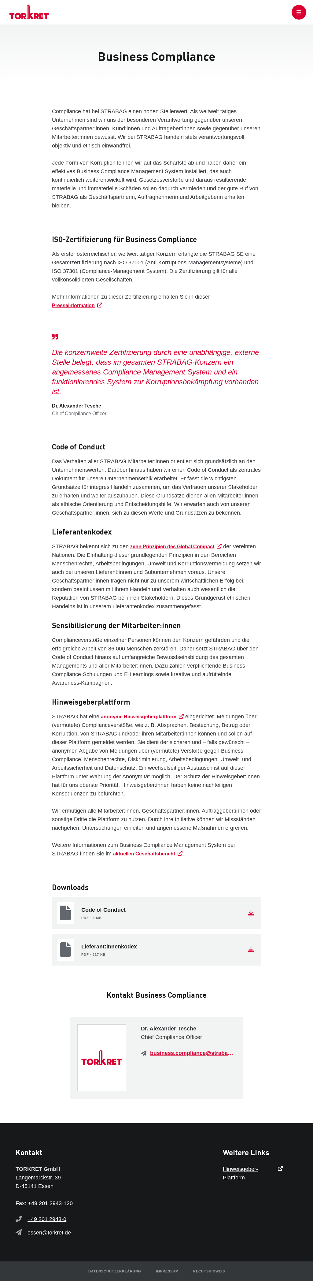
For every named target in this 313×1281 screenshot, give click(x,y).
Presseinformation (73, 305)
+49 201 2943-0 (47, 1219)
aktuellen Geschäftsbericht (144, 853)
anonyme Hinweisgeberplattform (138, 716)
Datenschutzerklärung (114, 1271)
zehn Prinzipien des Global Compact (172, 546)
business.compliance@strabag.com (193, 1053)
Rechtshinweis (209, 1271)
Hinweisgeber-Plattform (240, 1173)
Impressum (167, 1271)
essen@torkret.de (49, 1233)
